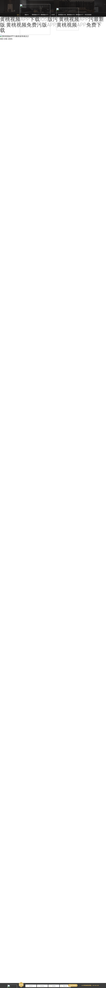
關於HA (27, 14)
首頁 (18, 14)
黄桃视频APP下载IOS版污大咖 (48, 14)
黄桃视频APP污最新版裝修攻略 (74, 14)
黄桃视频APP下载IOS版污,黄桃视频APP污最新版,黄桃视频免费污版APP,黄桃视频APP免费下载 (52, 24)
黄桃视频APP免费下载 (63, 14)
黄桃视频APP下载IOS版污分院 (83, 14)
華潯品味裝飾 (88, 14)
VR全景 (53, 14)
